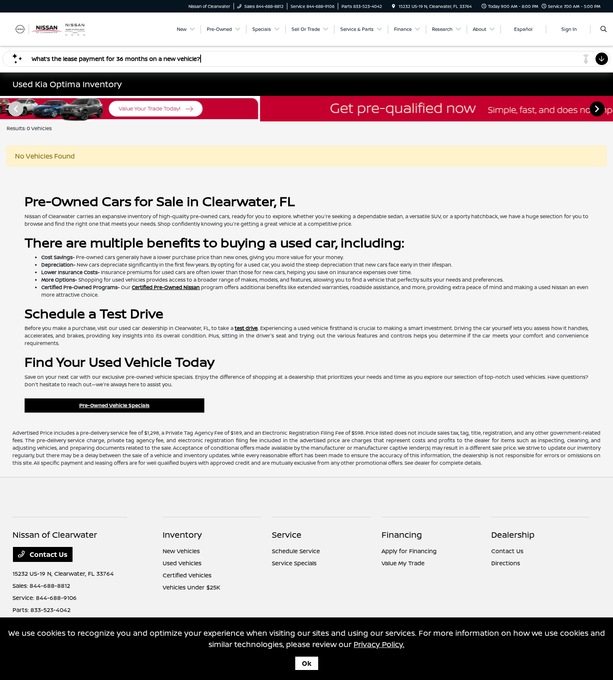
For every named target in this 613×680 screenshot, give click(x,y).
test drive (246, 328)
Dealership (513, 534)
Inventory (182, 534)
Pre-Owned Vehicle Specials (114, 405)
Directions (505, 563)
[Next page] (598, 109)
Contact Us (48, 554)
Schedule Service (296, 551)
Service (286, 534)
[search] (603, 29)
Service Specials (294, 563)
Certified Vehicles (187, 575)
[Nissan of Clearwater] (50, 28)
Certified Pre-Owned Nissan (166, 287)
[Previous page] (15, 109)
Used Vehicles (182, 563)
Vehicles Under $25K (191, 587)
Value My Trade (403, 563)
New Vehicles (181, 551)
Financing (402, 534)
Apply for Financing (409, 551)
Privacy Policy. (379, 644)
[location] (393, 6)
